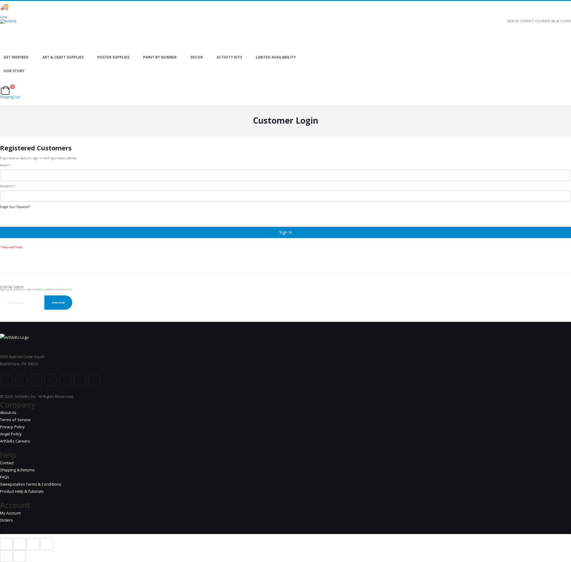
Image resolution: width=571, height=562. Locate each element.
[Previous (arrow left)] (6, 556)
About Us (8, 412)
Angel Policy (11, 434)
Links (3, 17)
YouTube (36, 380)
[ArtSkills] (285, 35)
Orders (6, 520)
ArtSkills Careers (15, 441)
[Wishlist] (6, 84)
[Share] (19, 544)
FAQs (4, 477)
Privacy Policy (12, 426)
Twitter (21, 380)
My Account (10, 513)
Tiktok (79, 380)
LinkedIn (94, 380)
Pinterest (65, 380)
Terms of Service (15, 419)
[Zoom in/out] (46, 544)
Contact (7, 462)
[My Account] (2, 84)
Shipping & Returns (17, 470)
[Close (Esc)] (6, 544)
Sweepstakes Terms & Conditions (30, 484)
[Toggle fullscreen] (33, 544)
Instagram (50, 380)
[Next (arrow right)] (19, 556)
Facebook (7, 380)
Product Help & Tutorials (22, 491)
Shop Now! (104, 7)
